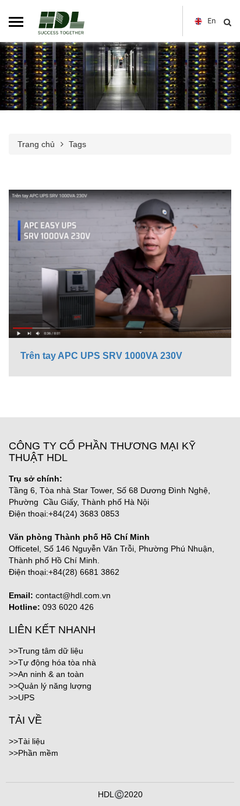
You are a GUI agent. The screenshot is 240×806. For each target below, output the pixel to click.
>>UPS (21, 697)
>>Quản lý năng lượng (50, 685)
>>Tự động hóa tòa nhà (52, 662)
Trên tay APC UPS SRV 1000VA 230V (101, 356)
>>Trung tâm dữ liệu (46, 650)
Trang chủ (36, 144)
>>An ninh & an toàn (46, 674)
